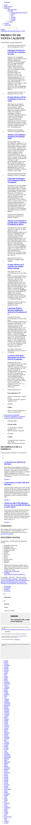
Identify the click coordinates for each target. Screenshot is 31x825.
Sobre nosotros (8, 6)
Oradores (13, 18)
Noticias (6, 23)
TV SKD (10, 22)
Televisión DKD (12, 9)
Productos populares (12, 578)
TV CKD (10, 11)
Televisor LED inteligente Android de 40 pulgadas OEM (16, 136)
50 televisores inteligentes (8, 580)
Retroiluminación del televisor (19, 12)
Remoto (13, 20)
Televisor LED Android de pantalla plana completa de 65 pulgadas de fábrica (17, 222)
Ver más (7, 479)
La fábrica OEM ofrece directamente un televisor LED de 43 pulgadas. (16, 357)
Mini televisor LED (22, 583)
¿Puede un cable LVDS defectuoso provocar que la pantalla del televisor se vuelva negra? (17, 505)
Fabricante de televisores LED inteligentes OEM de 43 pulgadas (17, 180)
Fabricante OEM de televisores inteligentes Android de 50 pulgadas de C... (17, 311)
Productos (7, 8)
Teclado (13, 17)
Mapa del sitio (23, 578)
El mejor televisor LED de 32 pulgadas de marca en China (17, 99)
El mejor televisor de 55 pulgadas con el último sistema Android (16, 266)
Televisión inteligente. (12, 582)
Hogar (6, 5)
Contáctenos (7, 25)
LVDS (13, 14)
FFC (12, 15)
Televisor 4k (22, 582)
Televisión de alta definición (8, 583)
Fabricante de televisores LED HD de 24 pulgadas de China (16, 52)
